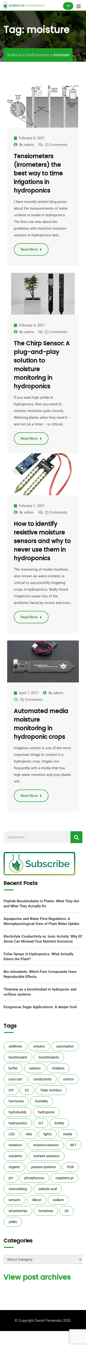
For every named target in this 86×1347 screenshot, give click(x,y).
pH (11, 1178)
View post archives (37, 1277)
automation (65, 1046)
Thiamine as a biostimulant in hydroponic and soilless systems (40, 991)
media (67, 1134)
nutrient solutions (46, 1156)
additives (15, 1046)
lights (47, 1134)
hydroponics (18, 1123)
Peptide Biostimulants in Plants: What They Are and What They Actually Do (41, 903)
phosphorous (34, 1178)
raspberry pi (64, 1178)
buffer (13, 1068)
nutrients (15, 1156)
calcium (35, 1068)
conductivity (42, 1079)
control (68, 1079)
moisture (15, 1145)
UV (66, 1211)
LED (12, 1134)
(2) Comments (55, 145)
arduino (39, 1046)
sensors (14, 1200)
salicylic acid (47, 1189)
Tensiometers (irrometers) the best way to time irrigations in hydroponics (38, 173)
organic (14, 1167)
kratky (59, 1123)
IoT (40, 1123)
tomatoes (46, 1211)
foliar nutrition (51, 1090)
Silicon (36, 1200)
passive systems (43, 1167)
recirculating (18, 1189)
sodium (58, 1200)
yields (13, 1222)
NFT (73, 1145)
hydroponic (46, 1112)
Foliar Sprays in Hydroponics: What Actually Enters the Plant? (38, 956)
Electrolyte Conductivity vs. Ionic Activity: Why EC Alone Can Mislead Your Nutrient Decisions (43, 939)
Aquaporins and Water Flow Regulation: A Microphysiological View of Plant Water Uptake (41, 921)
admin (29, 145)
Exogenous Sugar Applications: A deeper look (40, 1007)
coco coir (15, 1079)
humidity (41, 1101)
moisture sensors (46, 1145)
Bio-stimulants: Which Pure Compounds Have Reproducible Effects (40, 974)
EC (27, 1090)
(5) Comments (31, 699)
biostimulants (49, 1057)
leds (29, 1134)
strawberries (18, 1211)
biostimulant (18, 1057)
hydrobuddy (18, 1112)
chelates (58, 1068)
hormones (16, 1101)
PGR (70, 1167)
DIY (11, 1090)
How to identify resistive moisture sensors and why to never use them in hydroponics (42, 541)
